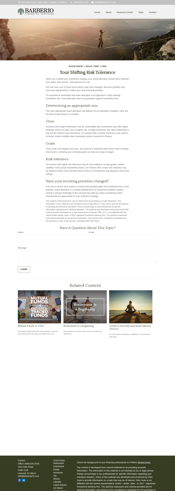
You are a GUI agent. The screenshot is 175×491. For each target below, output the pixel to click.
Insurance (58, 472)
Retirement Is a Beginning (78, 326)
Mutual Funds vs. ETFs (31, 326)
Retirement (58, 463)
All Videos (58, 488)
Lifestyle (57, 482)
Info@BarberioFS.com (105, 2)
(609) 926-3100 (80, 2)
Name (21, 232)
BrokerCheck (144, 462)
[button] (97, 12)
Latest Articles (60, 485)
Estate (56, 469)
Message (22, 248)
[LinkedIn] (23, 480)
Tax (55, 475)
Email (91, 232)
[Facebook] (19, 480)
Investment (58, 466)
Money (56, 479)
